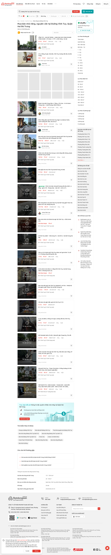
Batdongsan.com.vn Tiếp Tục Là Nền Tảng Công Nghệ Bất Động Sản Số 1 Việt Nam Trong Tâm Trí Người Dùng (86, 223)
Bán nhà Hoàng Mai (83, 189)
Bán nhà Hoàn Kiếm (83, 207)
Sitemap (43, 518)
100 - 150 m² (81, 92)
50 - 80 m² (80, 87)
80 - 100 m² (81, 89)
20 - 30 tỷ (80, 65)
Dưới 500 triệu (81, 42)
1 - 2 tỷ (79, 50)
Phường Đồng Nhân (84, 155)
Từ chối (27, 551)
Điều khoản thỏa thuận (62, 512)
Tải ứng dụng (76, 4)
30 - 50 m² (80, 84)
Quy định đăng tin (60, 507)
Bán (18, 21)
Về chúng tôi (44, 507)
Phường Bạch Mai (84, 134)
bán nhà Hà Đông (23, 443)
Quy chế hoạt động (61, 510)
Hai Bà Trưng (28, 21)
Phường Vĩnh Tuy (83, 136)
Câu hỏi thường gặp (46, 512)
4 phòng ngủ (81, 121)
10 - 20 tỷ (80, 63)
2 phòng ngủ (81, 116)
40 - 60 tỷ (80, 70)
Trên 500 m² (81, 105)
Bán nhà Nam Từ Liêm (83, 194)
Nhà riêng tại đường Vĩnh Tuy (40, 21)
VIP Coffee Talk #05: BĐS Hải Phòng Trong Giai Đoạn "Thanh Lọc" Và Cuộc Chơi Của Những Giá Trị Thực (86, 264)
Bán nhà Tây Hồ (82, 197)
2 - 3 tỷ (79, 52)
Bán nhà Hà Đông (82, 181)
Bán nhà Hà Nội (82, 210)
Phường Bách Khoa (84, 142)
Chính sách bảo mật (61, 515)
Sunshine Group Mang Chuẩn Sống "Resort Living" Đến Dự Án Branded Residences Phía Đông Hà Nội (86, 253)
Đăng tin (106, 4)
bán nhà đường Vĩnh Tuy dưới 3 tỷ (27, 437)
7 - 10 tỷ (80, 60)
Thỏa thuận (81, 39)
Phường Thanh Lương (84, 147)
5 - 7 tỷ (79, 57)
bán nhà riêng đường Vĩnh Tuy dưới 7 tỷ (52, 433)
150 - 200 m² (81, 94)
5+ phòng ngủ (81, 124)
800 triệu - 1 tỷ (81, 47)
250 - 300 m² (81, 100)
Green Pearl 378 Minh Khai (25, 440)
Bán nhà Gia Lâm (82, 179)
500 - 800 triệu (81, 44)
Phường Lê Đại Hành (84, 157)
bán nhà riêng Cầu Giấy (42, 440)
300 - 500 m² (81, 102)
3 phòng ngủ (81, 119)
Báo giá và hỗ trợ (45, 510)
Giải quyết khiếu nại (61, 518)
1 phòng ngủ (81, 113)
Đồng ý (36, 551)
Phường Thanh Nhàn (84, 152)
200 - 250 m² (81, 97)
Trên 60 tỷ (80, 73)
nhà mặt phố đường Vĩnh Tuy (42, 430)
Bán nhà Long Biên (82, 192)
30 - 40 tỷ (80, 68)
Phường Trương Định (84, 149)
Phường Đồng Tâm (83, 144)
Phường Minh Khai (84, 139)
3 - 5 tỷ (79, 55)
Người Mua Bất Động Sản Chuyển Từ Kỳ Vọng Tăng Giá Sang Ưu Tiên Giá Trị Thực (86, 234)
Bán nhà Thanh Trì (82, 200)
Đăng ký (98, 4)
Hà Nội (22, 21)
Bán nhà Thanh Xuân (83, 202)
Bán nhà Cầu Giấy (82, 171)
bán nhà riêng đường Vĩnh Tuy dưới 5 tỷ (29, 433)
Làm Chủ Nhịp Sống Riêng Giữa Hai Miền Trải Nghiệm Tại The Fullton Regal (86, 243)
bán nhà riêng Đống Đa (56, 440)
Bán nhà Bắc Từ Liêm (83, 174)
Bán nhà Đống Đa (82, 176)
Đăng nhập (90, 4)
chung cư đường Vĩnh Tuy (25, 430)
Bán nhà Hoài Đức (82, 187)
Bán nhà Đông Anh (82, 205)
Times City (41, 437)
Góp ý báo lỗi (44, 515)
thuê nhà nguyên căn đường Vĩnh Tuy (62, 430)
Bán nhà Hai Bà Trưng (83, 184)
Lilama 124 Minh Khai (53, 437)
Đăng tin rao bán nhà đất (84, 168)
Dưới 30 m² (80, 81)
